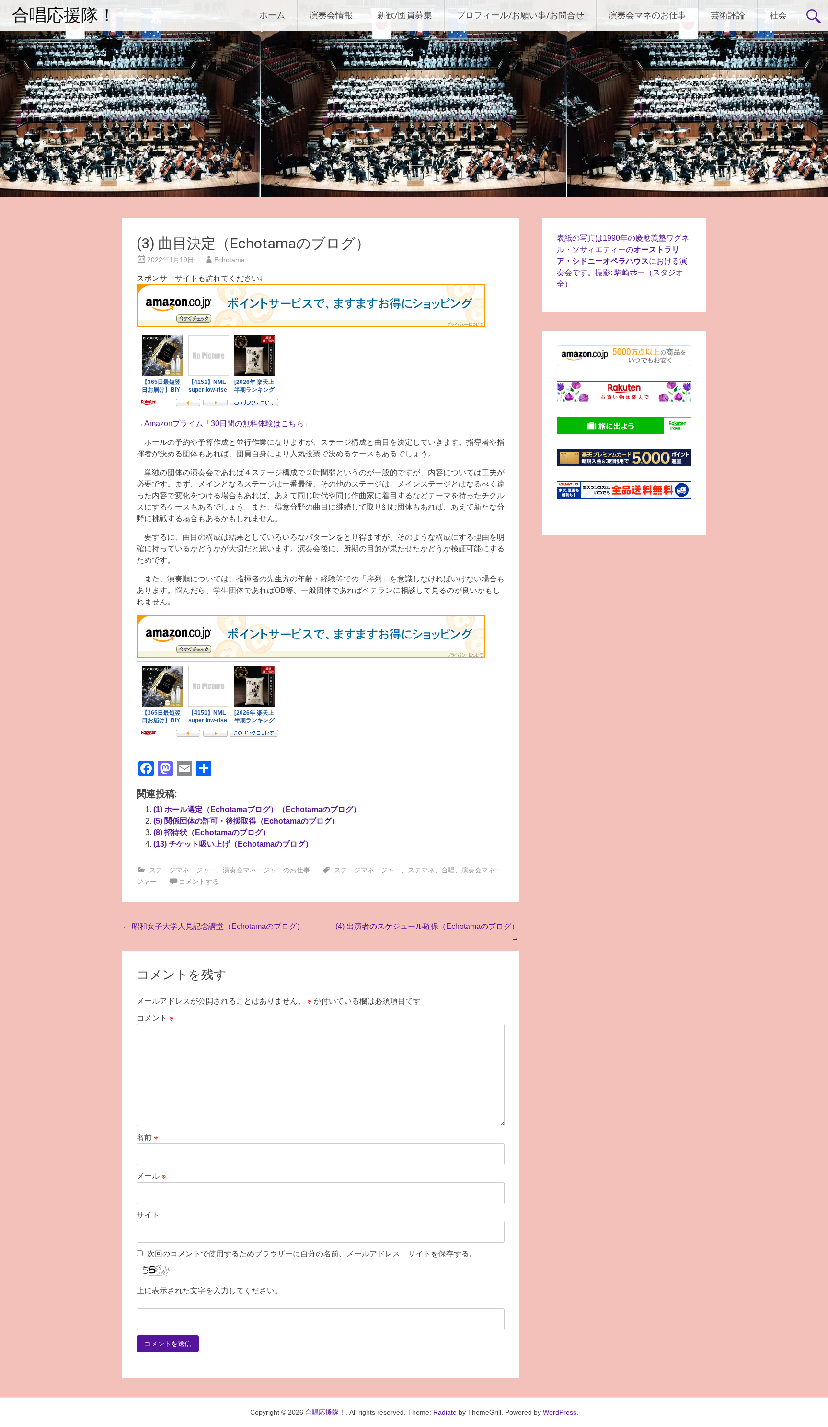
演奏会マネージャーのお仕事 (266, 870)
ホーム (272, 15)
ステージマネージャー (182, 870)
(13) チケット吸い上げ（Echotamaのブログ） (233, 844)
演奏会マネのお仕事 (647, 15)
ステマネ (421, 870)
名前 (147, 1137)
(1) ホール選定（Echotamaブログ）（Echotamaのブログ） (257, 809)
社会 (778, 15)
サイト (148, 1215)
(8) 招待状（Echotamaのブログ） (211, 832)
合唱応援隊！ (63, 15)
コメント (155, 1018)
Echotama (229, 260)
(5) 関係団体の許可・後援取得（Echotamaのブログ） (246, 821)
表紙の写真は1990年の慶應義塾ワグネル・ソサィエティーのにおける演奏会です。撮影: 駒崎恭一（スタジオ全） (623, 261)
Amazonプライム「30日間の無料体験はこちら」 (227, 423)
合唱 (448, 870)
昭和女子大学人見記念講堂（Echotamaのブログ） (213, 926)
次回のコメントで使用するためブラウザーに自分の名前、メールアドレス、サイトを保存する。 (312, 1254)
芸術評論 (728, 15)
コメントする (199, 881)
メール (151, 1176)
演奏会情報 (331, 15)
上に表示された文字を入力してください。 (209, 1291)
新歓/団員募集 (404, 15)
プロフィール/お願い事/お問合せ (520, 15)
